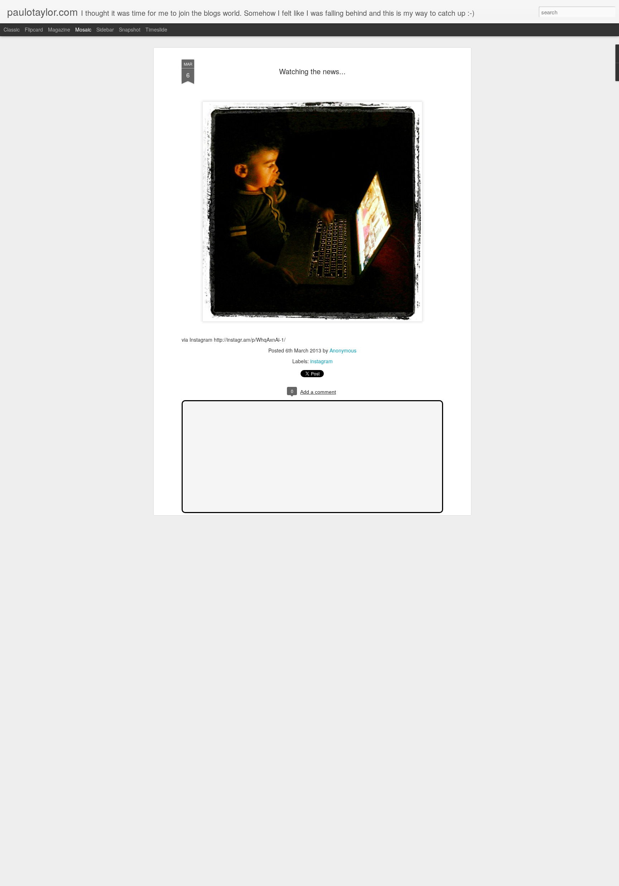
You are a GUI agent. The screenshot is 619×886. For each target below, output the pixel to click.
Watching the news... (312, 71)
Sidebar (105, 29)
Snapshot (129, 29)
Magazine (59, 29)
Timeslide (156, 29)
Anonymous (343, 350)
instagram (321, 361)
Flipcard (34, 29)
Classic (12, 29)
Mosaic (83, 29)
